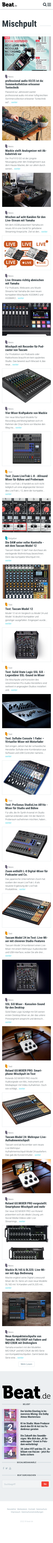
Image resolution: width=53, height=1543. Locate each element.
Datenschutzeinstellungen (32, 1512)
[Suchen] (44, 4)
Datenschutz (41, 1509)
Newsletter (11, 1509)
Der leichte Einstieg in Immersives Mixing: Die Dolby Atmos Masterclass (35, 1414)
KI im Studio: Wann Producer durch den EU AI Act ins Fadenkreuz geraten (35, 1426)
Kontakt (31, 1509)
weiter (14, 102)
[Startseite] (9, 4)
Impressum (15, 1512)
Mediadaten (22, 1509)
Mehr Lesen (26, 1364)
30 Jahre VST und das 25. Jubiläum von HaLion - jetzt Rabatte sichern (36, 1451)
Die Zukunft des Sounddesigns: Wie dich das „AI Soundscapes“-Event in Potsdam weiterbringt (34, 1440)
